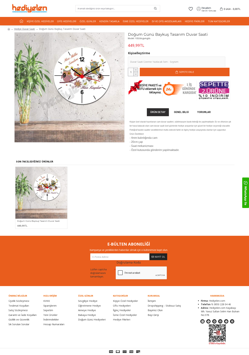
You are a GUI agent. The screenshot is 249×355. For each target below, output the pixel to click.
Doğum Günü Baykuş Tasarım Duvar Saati (38, 221)
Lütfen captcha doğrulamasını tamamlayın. (98, 273)
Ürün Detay (157, 112)
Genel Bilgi (181, 112)
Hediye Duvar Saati (24, 28)
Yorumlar (204, 112)
